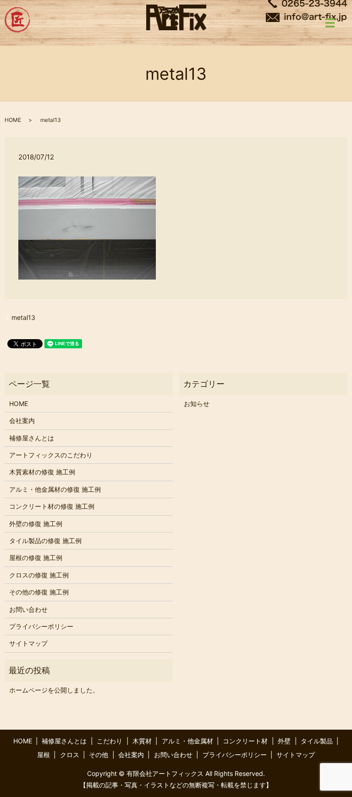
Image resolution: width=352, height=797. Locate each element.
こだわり (109, 741)
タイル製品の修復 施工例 (45, 540)
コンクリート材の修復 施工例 (51, 506)
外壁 (284, 741)
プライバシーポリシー (41, 626)
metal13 (23, 317)
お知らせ (196, 403)
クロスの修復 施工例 (39, 575)
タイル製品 (317, 741)
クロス (69, 755)
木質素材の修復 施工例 (42, 472)
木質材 (142, 741)
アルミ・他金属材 (187, 741)
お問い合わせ (28, 609)
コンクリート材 (245, 741)
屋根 (43, 755)
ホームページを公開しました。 (54, 690)
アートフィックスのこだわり (51, 455)
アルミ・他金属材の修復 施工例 (55, 489)
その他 (98, 755)
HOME (13, 119)
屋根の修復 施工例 (35, 557)
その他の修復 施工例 (39, 592)
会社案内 (22, 420)
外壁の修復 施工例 (35, 524)
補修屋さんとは (31, 438)
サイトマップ (28, 643)
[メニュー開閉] (330, 22)
